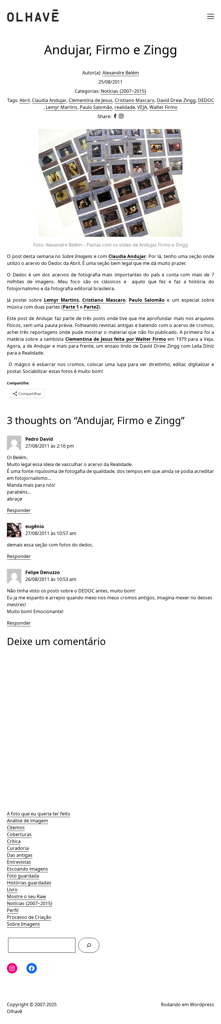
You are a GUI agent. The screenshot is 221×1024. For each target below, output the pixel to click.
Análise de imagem (27, 820)
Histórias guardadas (29, 882)
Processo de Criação (29, 917)
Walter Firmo (163, 107)
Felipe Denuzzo (42, 572)
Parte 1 (71, 307)
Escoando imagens (27, 869)
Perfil (12, 910)
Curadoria (18, 848)
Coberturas (19, 834)
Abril (25, 100)
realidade (125, 107)
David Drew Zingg (176, 100)
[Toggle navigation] (210, 16)
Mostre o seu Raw (26, 896)
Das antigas (20, 855)
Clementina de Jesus (91, 100)
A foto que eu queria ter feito (38, 814)
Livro (12, 889)
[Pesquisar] (88, 945)
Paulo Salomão (96, 107)
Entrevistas (19, 862)
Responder (19, 510)
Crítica (14, 841)
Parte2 (91, 307)
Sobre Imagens (23, 924)
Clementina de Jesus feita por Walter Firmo (115, 339)
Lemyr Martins (61, 107)
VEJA (142, 107)
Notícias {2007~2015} (29, 903)
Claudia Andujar (49, 100)
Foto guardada (23, 876)
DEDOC (206, 100)
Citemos (16, 827)
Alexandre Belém (120, 73)
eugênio (34, 526)
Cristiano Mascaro (135, 100)
